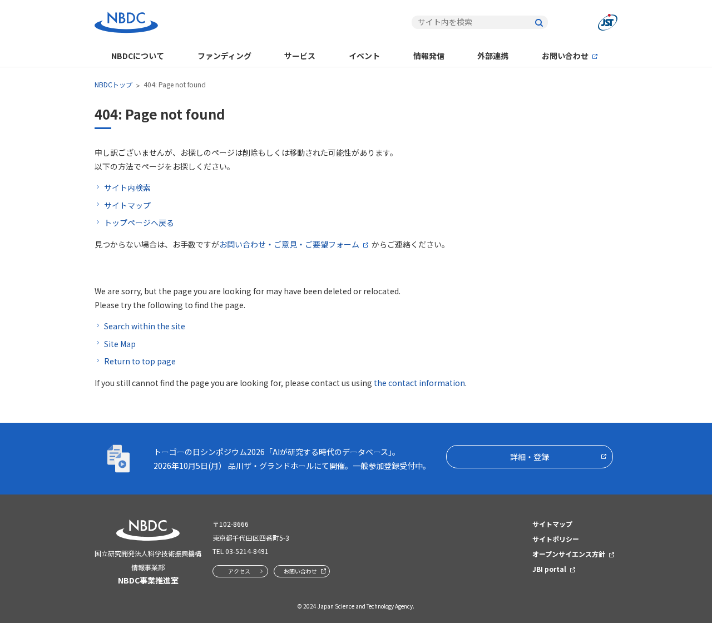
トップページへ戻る (139, 222)
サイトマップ (127, 205)
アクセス (239, 571)
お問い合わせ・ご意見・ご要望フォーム (289, 244)
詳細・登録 (529, 456)
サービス (299, 55)
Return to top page (140, 361)
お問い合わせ (565, 55)
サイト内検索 (127, 187)
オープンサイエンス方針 (568, 553)
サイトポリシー (555, 538)
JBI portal (549, 568)
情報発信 (428, 55)
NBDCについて (137, 55)
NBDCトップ (113, 84)
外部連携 (492, 55)
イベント (364, 55)
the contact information (419, 382)
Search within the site (144, 326)
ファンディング (224, 55)
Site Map (120, 343)
